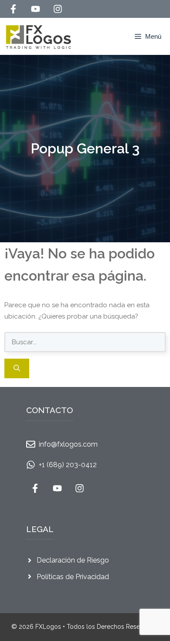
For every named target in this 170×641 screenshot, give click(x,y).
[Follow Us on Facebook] (13, 9)
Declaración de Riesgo (73, 560)
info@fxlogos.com (68, 444)
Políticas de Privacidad (73, 577)
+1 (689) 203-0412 (68, 465)
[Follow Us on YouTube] (35, 9)
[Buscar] (16, 368)
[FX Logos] (38, 36)
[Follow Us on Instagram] (58, 9)
